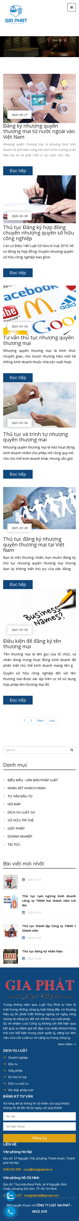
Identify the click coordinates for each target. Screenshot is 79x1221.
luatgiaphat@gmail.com (41, 1195)
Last (52, 721)
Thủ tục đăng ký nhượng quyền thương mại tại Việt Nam (33, 544)
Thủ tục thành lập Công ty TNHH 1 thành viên (49, 928)
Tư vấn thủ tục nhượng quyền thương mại (38, 340)
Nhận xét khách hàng (26, 788)
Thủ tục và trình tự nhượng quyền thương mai (35, 436)
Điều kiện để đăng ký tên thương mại (32, 643)
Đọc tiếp (18, 170)
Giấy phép (15, 1070)
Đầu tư (12, 1064)
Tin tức (13, 844)
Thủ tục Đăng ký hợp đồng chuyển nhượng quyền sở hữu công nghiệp (38, 233)
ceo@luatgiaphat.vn (38, 1169)
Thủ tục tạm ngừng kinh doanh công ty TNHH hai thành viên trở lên (49, 900)
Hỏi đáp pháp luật (20, 1090)
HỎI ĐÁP (14, 804)
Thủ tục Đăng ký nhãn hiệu (42, 951)
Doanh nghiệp (18, 1058)
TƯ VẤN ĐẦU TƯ (20, 796)
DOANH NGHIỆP (19, 836)
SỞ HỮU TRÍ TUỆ (20, 820)
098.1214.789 (12, 1169)
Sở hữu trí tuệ (17, 1077)
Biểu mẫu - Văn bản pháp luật (32, 780)
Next (40, 721)
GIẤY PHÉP (16, 828)
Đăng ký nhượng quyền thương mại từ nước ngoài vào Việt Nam (39, 131)
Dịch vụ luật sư (21, 812)
